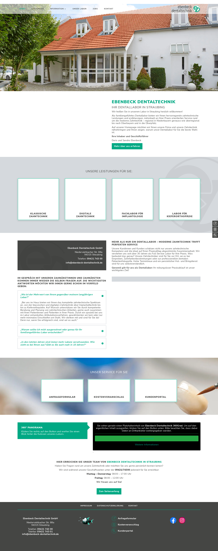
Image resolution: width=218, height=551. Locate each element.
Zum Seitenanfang (109, 491)
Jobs (95, 9)
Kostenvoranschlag (109, 397)
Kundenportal (155, 397)
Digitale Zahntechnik (85, 215)
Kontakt (108, 9)
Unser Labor (80, 9)
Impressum (86, 506)
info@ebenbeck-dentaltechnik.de (84, 262)
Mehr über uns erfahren (127, 146)
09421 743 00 (95, 258)
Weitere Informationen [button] (147, 444)
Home (22, 9)
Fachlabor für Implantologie (132, 215)
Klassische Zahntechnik (38, 215)
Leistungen (38, 9)
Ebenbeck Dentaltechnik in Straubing (134, 461)
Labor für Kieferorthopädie (180, 215)
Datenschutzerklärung (110, 506)
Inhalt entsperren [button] (146, 438)
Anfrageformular (62, 397)
